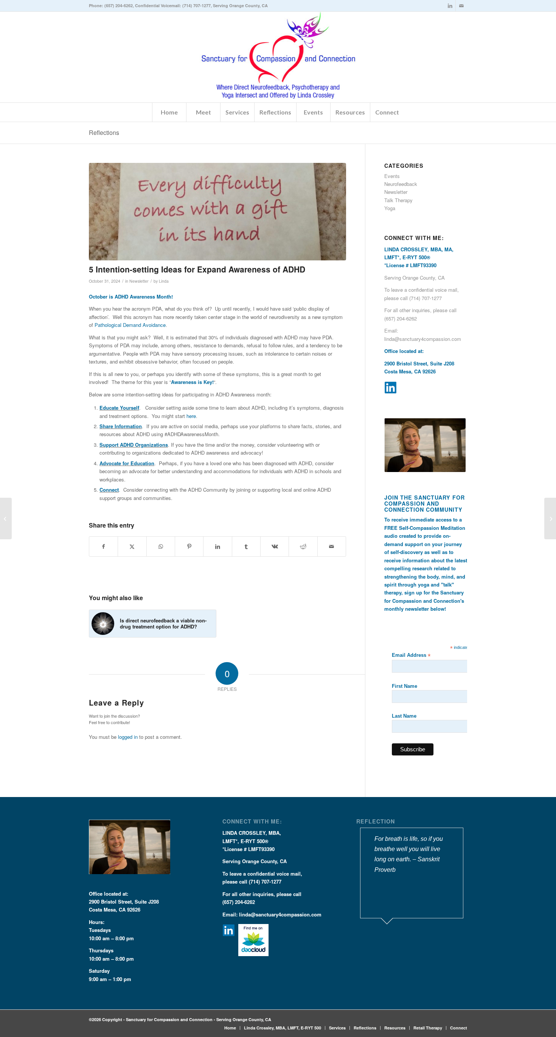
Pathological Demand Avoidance (130, 324)
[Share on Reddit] (303, 546)
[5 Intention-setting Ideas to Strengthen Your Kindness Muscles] (550, 518)
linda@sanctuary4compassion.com (422, 338)
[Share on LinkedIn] (217, 546)
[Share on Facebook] (103, 546)
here (191, 415)
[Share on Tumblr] (246, 546)
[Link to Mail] (461, 5)
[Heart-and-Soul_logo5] (278, 57)
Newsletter (139, 281)
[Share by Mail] (332, 546)
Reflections (104, 132)
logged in (128, 736)
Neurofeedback (400, 183)
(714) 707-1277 (196, 5)
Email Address (411, 655)
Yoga (389, 208)
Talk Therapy (398, 200)
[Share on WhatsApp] (161, 546)
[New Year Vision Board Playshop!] (6, 518)
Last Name (404, 716)
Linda (164, 281)
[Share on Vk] (275, 546)
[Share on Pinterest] (189, 546)
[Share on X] (132, 546)
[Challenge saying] (217, 211)
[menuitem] (169, 112)
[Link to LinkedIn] (449, 5)
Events (392, 176)
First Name (404, 686)
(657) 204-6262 (118, 5)
